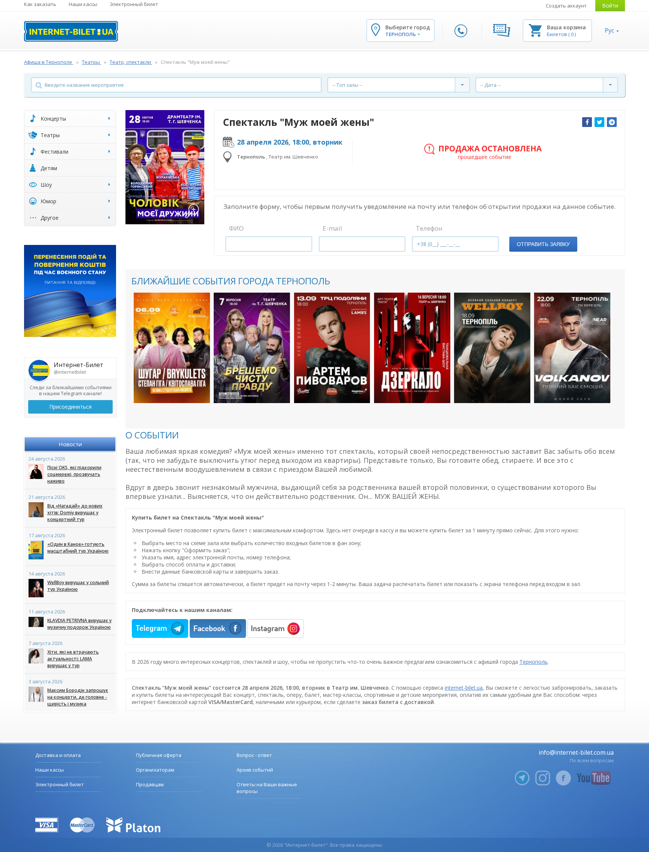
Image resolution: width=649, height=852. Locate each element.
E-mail (332, 228)
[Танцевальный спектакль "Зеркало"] (412, 348)
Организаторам (155, 769)
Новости (70, 444)
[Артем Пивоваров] (332, 348)
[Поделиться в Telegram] (612, 122)
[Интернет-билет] (71, 31)
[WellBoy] (492, 348)
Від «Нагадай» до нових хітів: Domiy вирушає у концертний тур (75, 513)
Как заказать (40, 4)
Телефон (429, 228)
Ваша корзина (566, 27)
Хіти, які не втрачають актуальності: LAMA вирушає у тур (73, 659)
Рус (609, 30)
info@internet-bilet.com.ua (576, 752)
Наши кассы (83, 4)
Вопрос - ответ (254, 755)
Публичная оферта (158, 755)
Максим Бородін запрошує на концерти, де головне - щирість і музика (77, 697)
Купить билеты (167, 389)
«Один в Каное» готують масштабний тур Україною (78, 547)
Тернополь (533, 661)
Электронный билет (134, 4)
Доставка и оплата (58, 755)
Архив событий (255, 769)
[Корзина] (535, 29)
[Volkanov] (572, 348)
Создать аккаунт (566, 5)
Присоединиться (70, 406)
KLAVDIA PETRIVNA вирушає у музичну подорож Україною (79, 623)
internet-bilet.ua (464, 687)
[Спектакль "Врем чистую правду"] (252, 348)
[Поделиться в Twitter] (599, 122)
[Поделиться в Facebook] (587, 122)
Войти (610, 5)
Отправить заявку (543, 244)
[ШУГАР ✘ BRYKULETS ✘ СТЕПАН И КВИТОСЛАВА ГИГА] (172, 348)
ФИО (236, 228)
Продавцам (150, 784)
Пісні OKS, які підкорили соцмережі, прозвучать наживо (74, 474)
